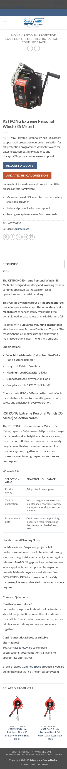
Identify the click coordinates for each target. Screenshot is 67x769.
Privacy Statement (43, 751)
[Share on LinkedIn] (32, 237)
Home (15, 35)
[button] (5, 22)
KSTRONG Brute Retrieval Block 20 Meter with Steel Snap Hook (17, 734)
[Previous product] (37, 48)
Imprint (41, 754)
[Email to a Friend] (25, 237)
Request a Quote (19, 165)
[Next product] (30, 48)
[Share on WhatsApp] (6, 237)
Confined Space (34, 42)
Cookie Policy (20, 751)
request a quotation (12, 7)
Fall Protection (46, 38)
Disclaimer (55, 754)
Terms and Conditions (20, 754)
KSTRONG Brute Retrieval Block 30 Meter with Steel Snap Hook (50, 734)
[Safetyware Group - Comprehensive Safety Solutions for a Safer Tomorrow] (33, 22)
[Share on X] (19, 237)
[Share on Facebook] (12, 237)
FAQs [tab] (6, 271)
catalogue (56, 2)
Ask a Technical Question (27, 175)
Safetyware (25, 647)
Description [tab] (11, 264)
